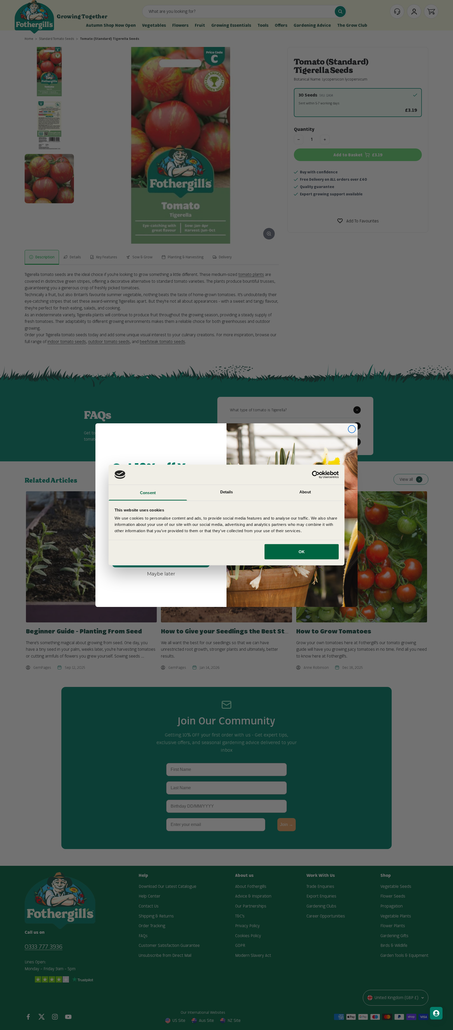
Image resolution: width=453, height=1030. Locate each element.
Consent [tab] (148, 492)
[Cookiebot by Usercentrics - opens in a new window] (316, 474)
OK (302, 551)
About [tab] (305, 492)
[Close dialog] (351, 429)
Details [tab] (226, 492)
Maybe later (161, 574)
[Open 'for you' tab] (436, 1013)
